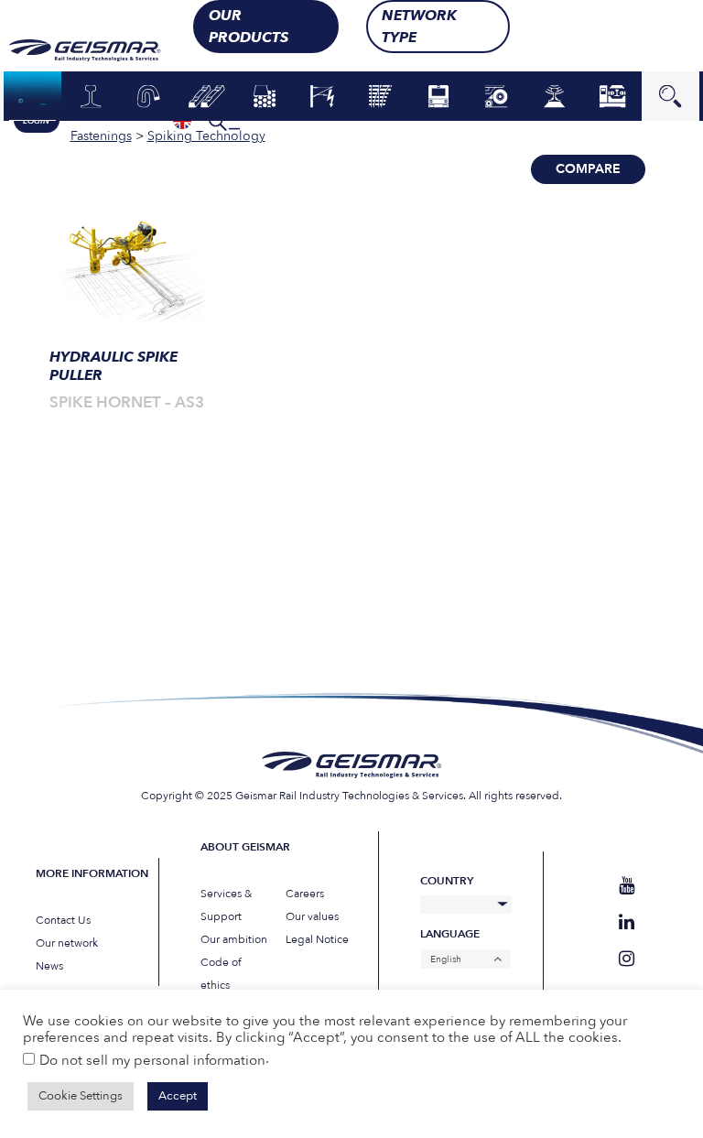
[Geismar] (88, 50)
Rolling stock (438, 96)
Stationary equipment (612, 96)
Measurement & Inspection (554, 96)
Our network (67, 943)
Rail (90, 97)
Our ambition (233, 939)
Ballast (264, 97)
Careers (305, 893)
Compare (588, 169)
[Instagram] (626, 959)
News (49, 966)
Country (446, 881)
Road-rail (496, 97)
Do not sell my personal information (152, 1060)
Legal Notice (317, 939)
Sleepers (206, 97)
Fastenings (148, 97)
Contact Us (63, 920)
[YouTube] (626, 885)
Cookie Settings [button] (80, 1096)
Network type (419, 26)
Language (450, 934)
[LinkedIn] (626, 922)
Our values (312, 916)
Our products (248, 26)
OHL (322, 97)
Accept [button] (177, 1096)
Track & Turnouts (381, 96)
